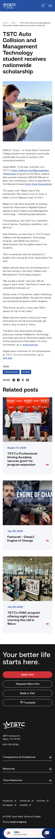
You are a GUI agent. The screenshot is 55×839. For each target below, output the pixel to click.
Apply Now (27, 674)
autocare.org (30, 345)
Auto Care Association (39, 184)
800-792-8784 (10, 745)
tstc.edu (7, 358)
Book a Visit (27, 693)
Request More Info (27, 684)
